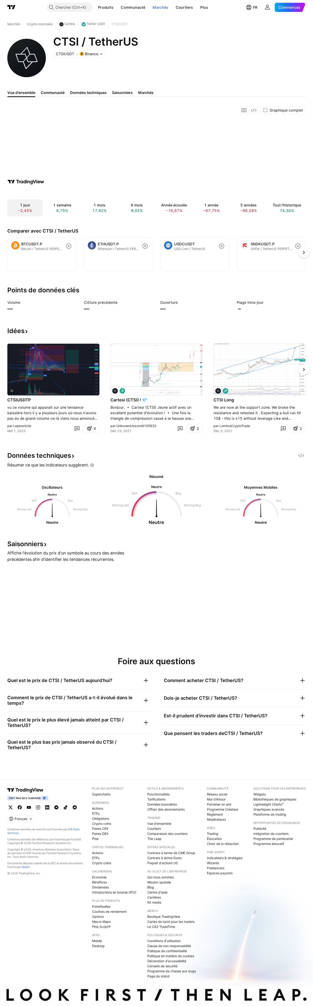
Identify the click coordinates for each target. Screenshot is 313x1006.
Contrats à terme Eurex (164, 858)
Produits (105, 7)
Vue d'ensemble (159, 823)
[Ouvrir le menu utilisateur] (267, 7)
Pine (95, 839)
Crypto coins (101, 823)
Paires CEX (100, 829)
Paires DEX (100, 834)
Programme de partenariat (273, 839)
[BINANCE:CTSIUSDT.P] (12, 391)
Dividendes (100, 887)
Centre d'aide (157, 892)
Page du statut (158, 976)
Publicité (259, 829)
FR (255, 7)
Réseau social (217, 794)
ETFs (95, 813)
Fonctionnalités (158, 794)
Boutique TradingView (163, 916)
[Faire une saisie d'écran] (244, 110)
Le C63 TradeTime (161, 927)
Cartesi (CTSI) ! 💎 (128, 399)
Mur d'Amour (216, 799)
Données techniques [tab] (88, 92)
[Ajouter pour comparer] (69, 246)
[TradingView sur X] (10, 807)
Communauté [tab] (53, 92)
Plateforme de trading (269, 814)
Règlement (215, 814)
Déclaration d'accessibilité (166, 961)
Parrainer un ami (219, 804)
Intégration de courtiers (270, 834)
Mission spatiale (159, 882)
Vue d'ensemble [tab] (21, 92)
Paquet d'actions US (162, 863)
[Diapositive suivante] (303, 369)
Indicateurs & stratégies (224, 858)
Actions (97, 808)
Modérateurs (216, 819)
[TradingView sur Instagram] (38, 807)
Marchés (160, 7)
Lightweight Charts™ (268, 804)
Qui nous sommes (160, 877)
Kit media (154, 902)
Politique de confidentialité (167, 951)
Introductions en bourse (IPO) (114, 892)
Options (98, 916)
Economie (99, 877)
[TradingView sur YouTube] (29, 807)
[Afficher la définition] (23, 302)
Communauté (133, 7)
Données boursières (162, 804)
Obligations (100, 818)
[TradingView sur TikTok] (65, 807)
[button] (117, 7)
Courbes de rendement (109, 911)
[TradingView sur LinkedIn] (47, 807)
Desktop (98, 946)
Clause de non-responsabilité (169, 946)
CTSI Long (224, 399)
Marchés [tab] (146, 92)
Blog (150, 887)
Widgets (259, 794)
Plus (204, 7)
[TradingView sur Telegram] (56, 807)
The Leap (154, 839)
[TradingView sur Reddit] (74, 807)
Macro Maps (101, 922)
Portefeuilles (101, 906)
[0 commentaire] (77, 428)
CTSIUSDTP (19, 399)
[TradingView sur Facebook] (19, 807)
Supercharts (101, 794)
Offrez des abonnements (166, 809)
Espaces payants (220, 873)
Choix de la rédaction (223, 844)
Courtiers (184, 7)
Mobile (97, 941)
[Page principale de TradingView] (11, 7)
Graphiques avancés (268, 809)
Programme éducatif (268, 844)
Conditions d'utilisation (164, 941)
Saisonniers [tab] (122, 92)
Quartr (26, 867)
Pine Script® (101, 927)
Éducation (214, 839)
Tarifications (156, 799)
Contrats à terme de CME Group (171, 853)
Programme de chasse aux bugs (171, 971)
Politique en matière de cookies (170, 956)
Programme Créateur (222, 809)
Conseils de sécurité (162, 966)
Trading (212, 834)
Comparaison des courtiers (167, 834)
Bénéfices (99, 882)
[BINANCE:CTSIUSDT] (115, 391)
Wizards (213, 863)
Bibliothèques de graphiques (274, 799)
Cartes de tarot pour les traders (171, 922)
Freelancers (215, 868)
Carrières (154, 897)
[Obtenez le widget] (254, 110)
